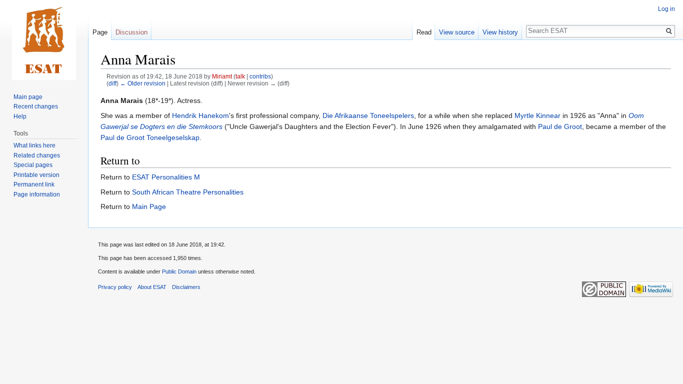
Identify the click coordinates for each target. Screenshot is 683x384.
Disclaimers (186, 287)
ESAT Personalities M (166, 177)
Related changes (37, 155)
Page (100, 32)
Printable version (37, 175)
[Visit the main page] (44, 40)
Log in (666, 9)
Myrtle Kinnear (537, 116)
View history (500, 32)
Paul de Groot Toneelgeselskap (150, 138)
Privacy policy (115, 287)
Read (424, 32)
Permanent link (34, 184)
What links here (35, 145)
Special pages (33, 165)
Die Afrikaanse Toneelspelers (368, 116)
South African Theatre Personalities (188, 192)
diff (112, 83)
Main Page (149, 206)
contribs (260, 76)
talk (240, 76)
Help (20, 116)
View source (456, 32)
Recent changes (36, 106)
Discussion (132, 32)
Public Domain (179, 271)
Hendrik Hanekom (200, 116)
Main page (28, 97)
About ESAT (152, 287)
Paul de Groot (560, 126)
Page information (37, 194)
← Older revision (143, 83)
